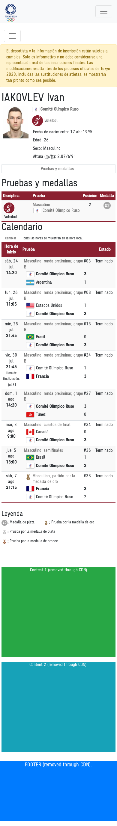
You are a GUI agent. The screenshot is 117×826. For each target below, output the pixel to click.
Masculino (41, 205)
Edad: (38, 140)
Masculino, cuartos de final (47, 425)
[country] (37, 211)
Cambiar (10, 238)
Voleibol (51, 121)
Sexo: (37, 148)
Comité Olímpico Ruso (59, 109)
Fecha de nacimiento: (51, 132)
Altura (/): (44, 156)
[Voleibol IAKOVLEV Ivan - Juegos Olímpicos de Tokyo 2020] (10, 11)
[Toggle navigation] (103, 11)
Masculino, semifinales (43, 450)
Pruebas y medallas (57, 169)
